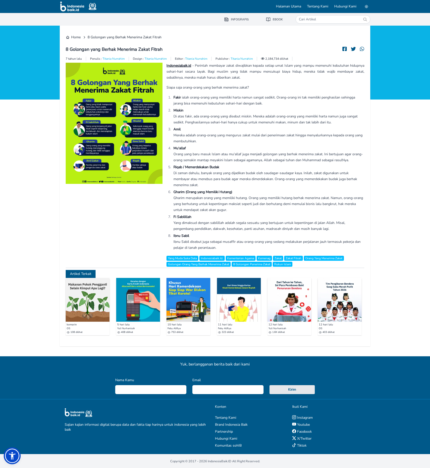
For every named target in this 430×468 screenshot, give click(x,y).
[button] (12, 456)
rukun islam (282, 264)
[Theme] (366, 6)
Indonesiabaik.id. (212, 258)
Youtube (303, 424)
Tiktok (301, 445)
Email (196, 380)
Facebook (304, 431)
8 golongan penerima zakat (251, 264)
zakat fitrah (293, 258)
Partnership (224, 431)
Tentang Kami (317, 6)
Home (76, 37)
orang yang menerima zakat (323, 258)
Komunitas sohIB (228, 445)
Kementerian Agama (240, 258)
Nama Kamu (124, 380)
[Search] (365, 19)
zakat (278, 258)
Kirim (292, 389)
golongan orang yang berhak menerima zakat (198, 264)
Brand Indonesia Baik (231, 424)
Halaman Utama (288, 6)
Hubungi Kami (345, 6)
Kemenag (264, 258)
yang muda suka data (182, 258)
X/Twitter (304, 438)
